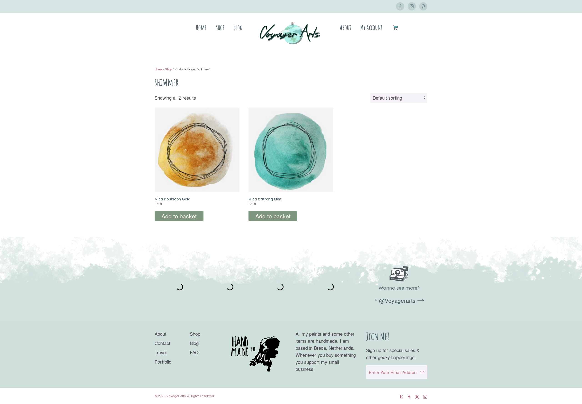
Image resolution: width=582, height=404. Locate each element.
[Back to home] (291, 33)
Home (201, 27)
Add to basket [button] (179, 216)
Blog (237, 27)
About (345, 27)
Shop (220, 27)
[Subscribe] (422, 372)
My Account (371, 27)
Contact (162, 343)
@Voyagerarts (397, 300)
